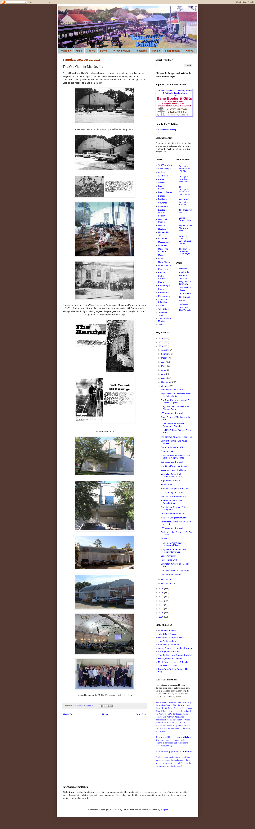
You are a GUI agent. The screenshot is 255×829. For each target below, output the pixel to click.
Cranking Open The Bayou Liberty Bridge (185, 240)
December (166, 583)
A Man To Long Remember (173, 518)
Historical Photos (162, 220)
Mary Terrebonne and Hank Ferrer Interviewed (173, 550)
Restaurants (164, 296)
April (163, 362)
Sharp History (172, 50)
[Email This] (100, 706)
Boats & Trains (165, 192)
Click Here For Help (167, 129)
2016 (161, 338)
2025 (161, 612)
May (163, 366)
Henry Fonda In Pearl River (171, 637)
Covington (163, 206)
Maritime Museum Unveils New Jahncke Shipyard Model (175, 456)
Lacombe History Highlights (173, 470)
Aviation (162, 182)
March (164, 358)
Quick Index (184, 272)
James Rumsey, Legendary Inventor (175, 648)
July (163, 374)
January (165, 350)
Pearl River (163, 269)
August (164, 378)
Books (103, 50)
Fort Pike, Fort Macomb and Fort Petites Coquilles (176, 401)
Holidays (162, 229)
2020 (161, 592)
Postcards (141, 50)
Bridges (161, 196)
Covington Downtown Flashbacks (184, 179)
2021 (161, 596)
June (163, 370)
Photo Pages (164, 285)
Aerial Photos (164, 176)
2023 (161, 605)
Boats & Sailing (161, 187)
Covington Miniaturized (169, 651)
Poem (161, 289)
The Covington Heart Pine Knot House (184, 190)
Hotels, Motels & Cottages (170, 658)
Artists (161, 179)
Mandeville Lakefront (163, 250)
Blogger (164, 809)
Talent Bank (163, 309)
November (166, 579)
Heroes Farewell (121, 50)
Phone (161, 282)
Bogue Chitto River (169, 556)
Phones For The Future (172, 389)
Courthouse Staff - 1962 (172, 447)
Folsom (161, 216)
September (166, 382)
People (161, 272)
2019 (161, 588)
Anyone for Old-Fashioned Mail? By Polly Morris (176, 394)
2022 (161, 601)
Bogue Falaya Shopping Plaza (185, 228)
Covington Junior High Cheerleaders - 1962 (171, 475)
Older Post (141, 714)
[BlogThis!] (103, 706)
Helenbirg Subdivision (171, 574)
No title (164, 539)
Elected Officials (162, 211)
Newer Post (68, 714)
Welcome (66, 50)
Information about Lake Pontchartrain (171, 501)
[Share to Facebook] (109, 706)
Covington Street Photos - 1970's (185, 168)
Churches (162, 203)
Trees (161, 324)
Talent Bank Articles (167, 634)
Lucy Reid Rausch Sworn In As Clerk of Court (175, 407)
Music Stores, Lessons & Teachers (174, 662)
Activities (162, 172)
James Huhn (167, 484)
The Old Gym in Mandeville (173, 496)
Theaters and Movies (164, 319)
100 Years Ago (165, 165)
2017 (161, 342)
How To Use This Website (185, 308)
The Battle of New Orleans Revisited (175, 655)
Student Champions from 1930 (175, 488)
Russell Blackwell (169, 560)
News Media (164, 262)
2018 (161, 346)
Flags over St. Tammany (185, 282)
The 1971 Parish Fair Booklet (174, 466)
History (161, 225)
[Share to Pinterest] (111, 706)
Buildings (162, 199)
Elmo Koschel (167, 451)
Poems (156, 50)
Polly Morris (163, 292)
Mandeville (163, 245)
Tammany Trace (162, 313)
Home (105, 714)
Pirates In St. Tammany (169, 644)
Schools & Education (162, 300)
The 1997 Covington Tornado (183, 202)
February (165, 354)
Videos (189, 50)
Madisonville (164, 242)
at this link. (187, 751)
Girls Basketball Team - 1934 (174, 513)
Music (161, 258)
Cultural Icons (185, 293)
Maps (79, 50)
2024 (161, 609)
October (165, 386)
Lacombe (162, 238)
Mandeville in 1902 (167, 630)
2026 (161, 617)
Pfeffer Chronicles (163, 277)
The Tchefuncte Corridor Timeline (176, 437)
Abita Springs (164, 168)
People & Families (183, 276)
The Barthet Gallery (167, 665)
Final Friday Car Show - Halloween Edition (172, 544)
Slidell (161, 305)
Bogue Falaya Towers (171, 480)
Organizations (164, 265)
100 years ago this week (172, 413)
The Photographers (167, 641)
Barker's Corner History (185, 219)
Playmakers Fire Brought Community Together (172, 424)
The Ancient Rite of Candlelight (175, 570)
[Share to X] (106, 706)
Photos (91, 50)
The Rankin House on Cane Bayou (184, 251)
